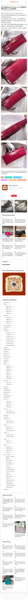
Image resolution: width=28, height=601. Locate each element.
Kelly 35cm (8, 371)
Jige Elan (6, 360)
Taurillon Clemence (10, 485)
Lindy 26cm (8, 401)
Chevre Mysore (9, 464)
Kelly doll (8, 374)
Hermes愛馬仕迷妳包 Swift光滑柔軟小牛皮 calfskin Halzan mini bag (20, 516)
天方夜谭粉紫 (4, 180)
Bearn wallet (6, 302)
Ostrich (7, 478)
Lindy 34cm (8, 405)
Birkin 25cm (8, 308)
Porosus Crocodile (10, 480)
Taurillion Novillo (9, 483)
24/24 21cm (8, 382)
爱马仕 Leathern (7, 454)
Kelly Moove (6, 397)
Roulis (5, 425)
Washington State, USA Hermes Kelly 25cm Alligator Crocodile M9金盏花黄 (20, 547)
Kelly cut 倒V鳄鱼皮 (17, 177)
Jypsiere (5, 362)
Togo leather (9, 487)
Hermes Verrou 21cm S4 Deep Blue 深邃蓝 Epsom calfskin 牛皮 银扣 (20, 509)
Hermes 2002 (7, 356)
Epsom (7, 465)
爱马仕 (5, 445)
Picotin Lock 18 (9, 420)
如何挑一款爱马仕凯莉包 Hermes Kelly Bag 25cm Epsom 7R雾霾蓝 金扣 (7, 247)
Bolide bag (6, 315)
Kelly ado (6, 386)
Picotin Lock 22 (9, 422)
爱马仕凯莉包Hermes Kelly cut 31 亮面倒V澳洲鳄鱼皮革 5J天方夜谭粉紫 (14, 173)
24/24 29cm (8, 384)
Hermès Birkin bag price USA (8, 10)
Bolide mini (8, 323)
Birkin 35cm (8, 311)
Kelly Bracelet (9, 448)
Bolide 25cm (8, 317)
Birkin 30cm (8, 309)
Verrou (5, 439)
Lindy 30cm (8, 403)
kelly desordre (7, 392)
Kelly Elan (6, 394)
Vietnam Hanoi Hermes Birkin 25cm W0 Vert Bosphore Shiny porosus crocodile (20, 565)
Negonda (8, 474)
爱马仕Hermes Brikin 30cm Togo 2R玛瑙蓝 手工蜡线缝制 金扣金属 (7, 509)
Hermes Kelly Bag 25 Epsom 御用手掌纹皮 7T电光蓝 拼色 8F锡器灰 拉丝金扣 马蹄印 (7, 501)
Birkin (5, 304)
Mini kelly (6, 409)
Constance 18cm (9, 338)
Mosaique (6, 415)
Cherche (5, 329)
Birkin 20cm (8, 306)
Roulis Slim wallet (10, 430)
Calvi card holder (7, 325)
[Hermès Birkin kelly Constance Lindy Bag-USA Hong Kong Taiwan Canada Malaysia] (14, 2)
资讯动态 (6, 489)
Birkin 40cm (8, 313)
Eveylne (5, 347)
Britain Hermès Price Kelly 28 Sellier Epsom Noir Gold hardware (7, 573)
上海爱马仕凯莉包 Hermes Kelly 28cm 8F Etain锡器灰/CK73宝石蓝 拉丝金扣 (20, 221)
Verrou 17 (8, 441)
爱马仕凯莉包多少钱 (22, 180)
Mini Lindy (8, 407)
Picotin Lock (6, 418)
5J (2, 177)
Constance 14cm (9, 336)
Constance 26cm (9, 341)
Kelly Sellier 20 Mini (10, 413)
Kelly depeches (7, 390)
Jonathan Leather (10, 471)
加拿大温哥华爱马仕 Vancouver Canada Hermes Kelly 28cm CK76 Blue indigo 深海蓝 (7, 221)
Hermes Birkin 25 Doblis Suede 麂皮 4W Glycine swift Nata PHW (20, 535)
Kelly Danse (6, 388)
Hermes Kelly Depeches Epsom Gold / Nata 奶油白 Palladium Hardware (7, 555)
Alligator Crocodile (10, 456)
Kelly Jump (8, 376)
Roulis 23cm (8, 428)
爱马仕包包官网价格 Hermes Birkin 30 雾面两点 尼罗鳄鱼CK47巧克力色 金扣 (20, 580)
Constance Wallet (10, 345)
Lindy (5, 399)
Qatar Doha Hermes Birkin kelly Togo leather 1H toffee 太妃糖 (7, 525)
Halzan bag (6, 353)
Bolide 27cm (8, 319)
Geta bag (6, 351)
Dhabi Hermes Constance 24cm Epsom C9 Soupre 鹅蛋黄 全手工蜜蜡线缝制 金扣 (7, 580)
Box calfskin (8, 462)
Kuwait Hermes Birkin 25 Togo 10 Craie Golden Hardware (20, 573)
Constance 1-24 (9, 334)
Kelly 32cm (8, 369)
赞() (14, 195)
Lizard (7, 473)
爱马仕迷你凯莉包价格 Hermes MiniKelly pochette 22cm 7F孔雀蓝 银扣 (20, 254)
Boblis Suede (9, 460)
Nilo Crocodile (9, 476)
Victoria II (8, 452)
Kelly (22, 5)
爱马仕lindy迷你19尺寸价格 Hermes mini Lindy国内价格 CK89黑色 (20, 589)
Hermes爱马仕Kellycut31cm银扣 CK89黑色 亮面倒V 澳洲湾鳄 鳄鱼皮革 (20, 240)
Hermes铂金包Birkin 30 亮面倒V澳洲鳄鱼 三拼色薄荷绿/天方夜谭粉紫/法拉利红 (7, 240)
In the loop (6, 358)
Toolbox (5, 432)
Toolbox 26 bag (9, 436)
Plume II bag (9, 450)
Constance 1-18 (9, 332)
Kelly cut (26, 5)
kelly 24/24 (6, 380)
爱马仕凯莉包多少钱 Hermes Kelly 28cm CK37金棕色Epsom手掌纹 (20, 247)
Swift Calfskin (9, 482)
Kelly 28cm (8, 367)
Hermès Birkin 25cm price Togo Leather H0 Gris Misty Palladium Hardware (20, 501)
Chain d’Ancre (7, 327)
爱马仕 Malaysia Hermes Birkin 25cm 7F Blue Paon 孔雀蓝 (7, 598)
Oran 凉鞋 (6, 417)
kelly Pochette (9, 411)
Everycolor (8, 467)
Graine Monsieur (9, 469)
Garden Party (7, 349)
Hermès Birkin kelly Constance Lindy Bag (12, 5)
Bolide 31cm (8, 321)
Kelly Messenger (7, 395)
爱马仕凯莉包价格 (12, 180)
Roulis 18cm (8, 427)
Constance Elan (9, 343)
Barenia (8, 458)
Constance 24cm (9, 340)
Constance (6, 330)
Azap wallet (8, 447)
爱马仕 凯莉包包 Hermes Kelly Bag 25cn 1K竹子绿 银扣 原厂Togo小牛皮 (7, 547)
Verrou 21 (8, 442)
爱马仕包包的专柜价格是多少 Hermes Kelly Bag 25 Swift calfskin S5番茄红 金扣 (7, 255)
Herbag (5, 354)
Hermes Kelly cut (8, 177)
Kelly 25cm (8, 366)
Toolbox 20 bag (9, 434)
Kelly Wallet (8, 378)
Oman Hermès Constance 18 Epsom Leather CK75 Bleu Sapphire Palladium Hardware (7, 517)
